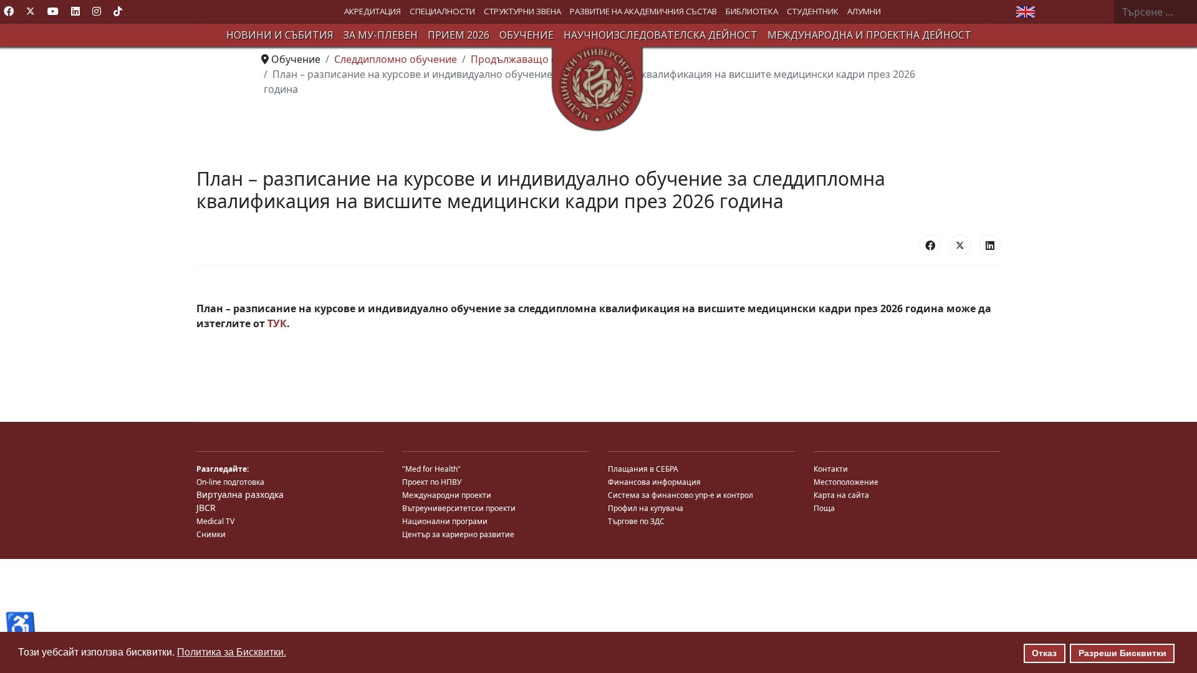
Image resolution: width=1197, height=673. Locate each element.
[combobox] (1155, 12)
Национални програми (445, 521)
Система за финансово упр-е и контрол (680, 495)
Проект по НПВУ (431, 482)
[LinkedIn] (990, 244)
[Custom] (117, 11)
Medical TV (215, 521)
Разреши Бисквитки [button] (1122, 653)
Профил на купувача (645, 508)
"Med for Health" (431, 469)
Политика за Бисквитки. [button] (231, 652)
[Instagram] (96, 11)
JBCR (206, 507)
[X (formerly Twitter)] (960, 244)
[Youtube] (53, 11)
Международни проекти (446, 495)
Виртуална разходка (240, 494)
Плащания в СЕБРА (643, 469)
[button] (372, 11)
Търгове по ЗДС (636, 521)
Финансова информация (654, 482)
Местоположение (846, 482)
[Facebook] (9, 11)
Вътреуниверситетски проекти (459, 508)
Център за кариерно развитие (458, 534)
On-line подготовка (230, 482)
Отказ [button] (1044, 653)
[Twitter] (30, 11)
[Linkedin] (75, 11)
